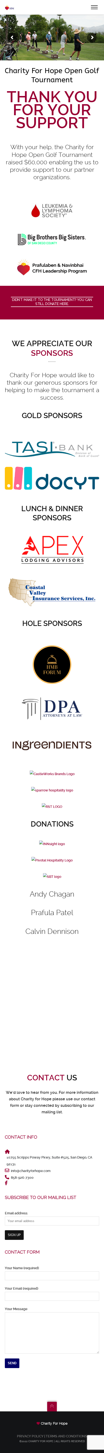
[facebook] (7, 1183)
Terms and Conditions (66, 1436)
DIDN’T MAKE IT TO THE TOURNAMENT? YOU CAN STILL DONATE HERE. (52, 302)
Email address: (16, 1213)
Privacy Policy (30, 1436)
